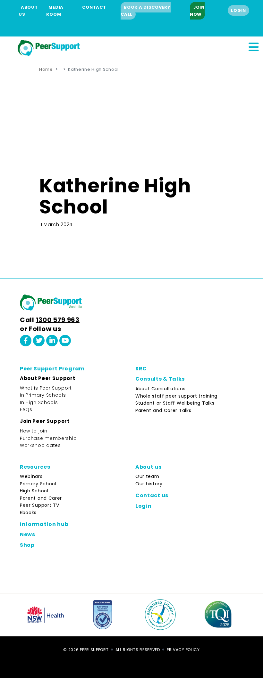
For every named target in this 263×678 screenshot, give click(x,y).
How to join (33, 431)
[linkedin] (52, 340)
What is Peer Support (46, 388)
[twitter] (39, 340)
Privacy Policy (183, 649)
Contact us (151, 495)
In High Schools (39, 402)
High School (34, 491)
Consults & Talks (160, 379)
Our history (149, 483)
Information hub (44, 524)
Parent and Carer (41, 498)
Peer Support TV (39, 505)
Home (46, 69)
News (27, 534)
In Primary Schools (43, 395)
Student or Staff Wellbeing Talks (174, 403)
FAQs (26, 409)
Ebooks (28, 512)
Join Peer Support (45, 421)
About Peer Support (47, 378)
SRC (141, 368)
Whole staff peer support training (176, 396)
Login (238, 10)
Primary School (38, 483)
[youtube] (65, 340)
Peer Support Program (52, 368)
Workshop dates (40, 445)
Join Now (197, 10)
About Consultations (160, 388)
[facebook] (25, 340)
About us (148, 467)
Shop (27, 545)
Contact (94, 7)
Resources (35, 467)
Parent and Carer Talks (163, 410)
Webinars (31, 476)
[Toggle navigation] (253, 46)
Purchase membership (48, 438)
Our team (147, 476)
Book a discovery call (145, 10)
